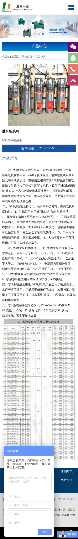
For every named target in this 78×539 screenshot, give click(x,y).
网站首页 (27, 56)
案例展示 (67, 471)
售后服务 (67, 480)
